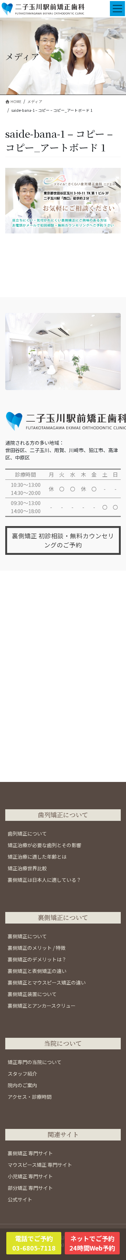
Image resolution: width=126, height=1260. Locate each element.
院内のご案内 (22, 1085)
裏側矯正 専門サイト (30, 1153)
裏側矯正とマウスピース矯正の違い (47, 982)
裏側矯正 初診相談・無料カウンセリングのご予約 (63, 540)
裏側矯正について (27, 936)
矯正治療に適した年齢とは (37, 856)
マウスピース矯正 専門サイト (40, 1164)
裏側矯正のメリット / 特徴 (36, 947)
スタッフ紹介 (22, 1073)
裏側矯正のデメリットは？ (37, 959)
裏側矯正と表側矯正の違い (37, 970)
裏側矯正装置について (32, 993)
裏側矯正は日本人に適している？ (44, 879)
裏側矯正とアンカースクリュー (42, 1005)
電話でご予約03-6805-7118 (34, 1243)
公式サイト (20, 1199)
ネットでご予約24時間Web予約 (92, 1243)
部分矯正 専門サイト (30, 1187)
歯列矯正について (27, 833)
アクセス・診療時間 (29, 1096)
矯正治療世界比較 (27, 868)
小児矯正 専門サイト (30, 1176)
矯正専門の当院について (35, 1061)
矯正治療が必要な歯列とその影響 (44, 845)
